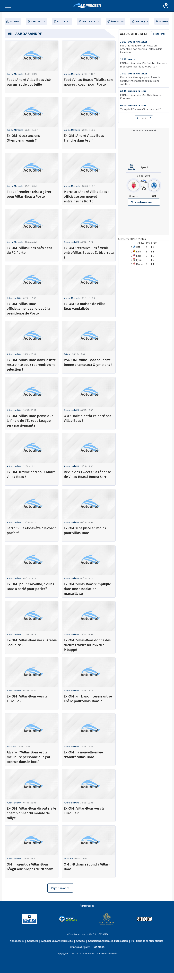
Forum (163, 21)
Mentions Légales (80, 947)
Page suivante (60, 888)
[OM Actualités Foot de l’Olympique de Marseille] (87, 6)
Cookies (99, 947)
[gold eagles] (107, 919)
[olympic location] (29, 919)
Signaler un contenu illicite (57, 940)
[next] (150, 117)
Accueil (14, 21)
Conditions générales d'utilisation (108, 940)
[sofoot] (144, 919)
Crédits (80, 940)
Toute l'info (159, 33)
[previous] (137, 117)
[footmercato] (68, 919)
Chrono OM (38, 21)
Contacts (32, 940)
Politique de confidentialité (147, 940)
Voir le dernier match (143, 202)
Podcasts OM (90, 21)
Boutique (141, 21)
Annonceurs (17, 940)
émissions (117, 21)
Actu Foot (64, 21)
